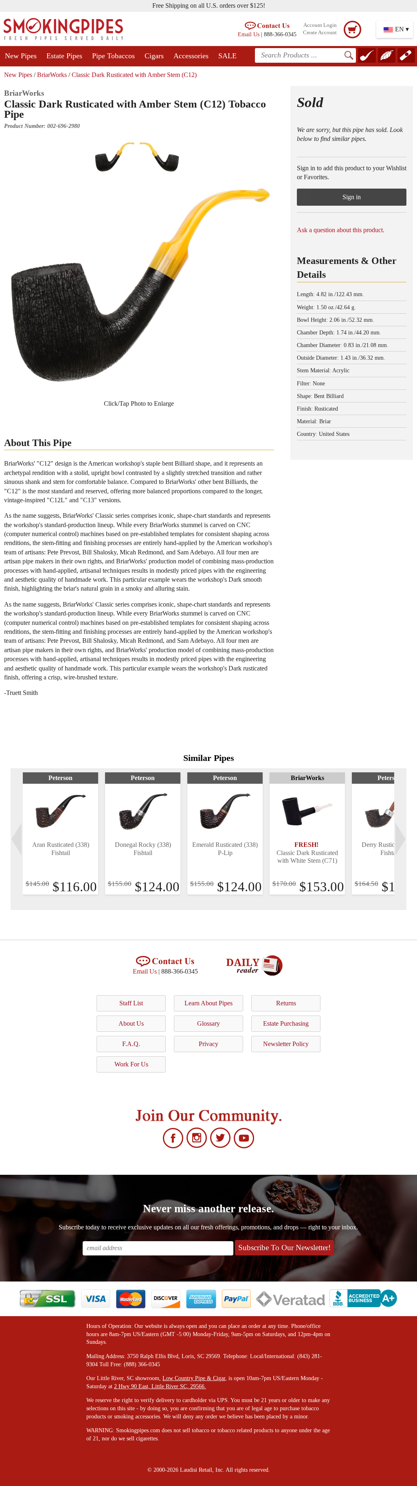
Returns (286, 1003)
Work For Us (131, 1064)
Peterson (60, 777)
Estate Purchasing (286, 1023)
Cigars (154, 56)
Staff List (131, 1003)
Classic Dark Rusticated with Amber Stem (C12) (134, 74)
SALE (227, 56)
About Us (131, 1023)
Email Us (248, 34)
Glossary (208, 1023)
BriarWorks (52, 74)
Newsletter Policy (286, 1043)
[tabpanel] (60, 833)
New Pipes (21, 56)
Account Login (320, 25)
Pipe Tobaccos (113, 56)
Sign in (351, 196)
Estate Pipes (64, 56)
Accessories (190, 56)
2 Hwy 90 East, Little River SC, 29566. (160, 1386)
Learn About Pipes (208, 1003)
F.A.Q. (131, 1043)
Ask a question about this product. (340, 229)
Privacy (208, 1043)
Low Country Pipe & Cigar (193, 1378)
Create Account (320, 32)
